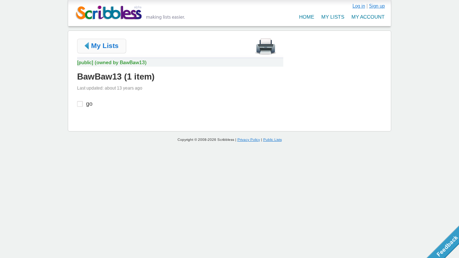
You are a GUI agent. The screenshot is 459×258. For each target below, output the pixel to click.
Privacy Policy (248, 140)
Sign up (377, 6)
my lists (332, 17)
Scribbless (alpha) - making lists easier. (130, 13)
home (306, 17)
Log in (358, 6)
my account (368, 17)
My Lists (105, 45)
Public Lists (272, 140)
